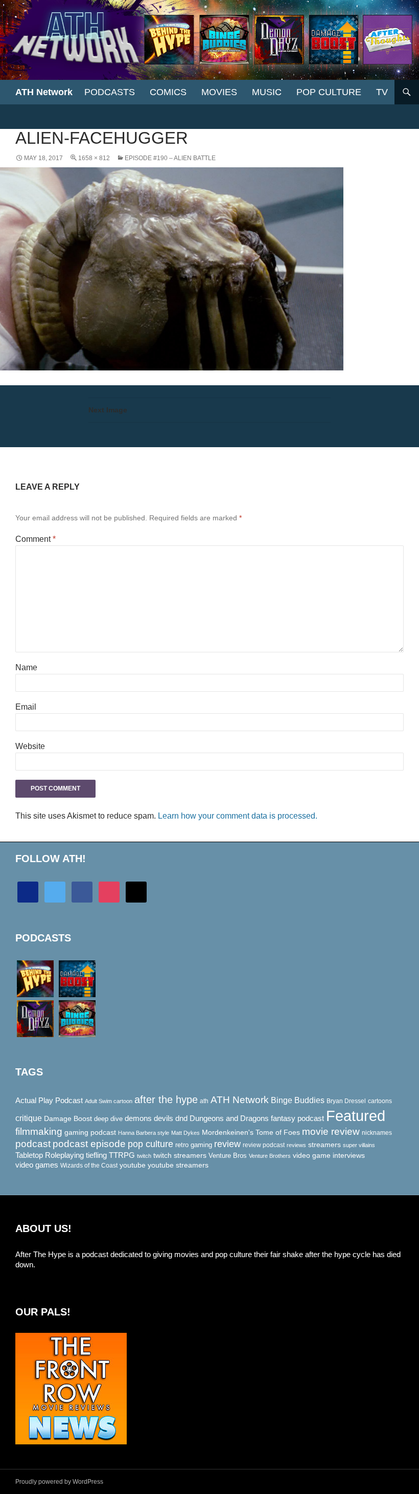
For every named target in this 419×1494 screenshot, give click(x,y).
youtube (133, 1165)
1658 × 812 (94, 158)
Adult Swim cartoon (108, 1101)
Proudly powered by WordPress (59, 1481)
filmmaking (38, 1131)
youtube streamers (178, 1165)
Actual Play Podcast (49, 1100)
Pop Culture (328, 92)
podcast (33, 1143)
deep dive (108, 1119)
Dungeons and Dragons (229, 1118)
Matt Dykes (185, 1133)
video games (36, 1165)
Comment (35, 539)
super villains (359, 1145)
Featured (355, 1115)
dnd (181, 1118)
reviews (296, 1145)
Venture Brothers (270, 1156)
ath (204, 1101)
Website (30, 746)
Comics (168, 92)
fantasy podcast (297, 1118)
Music (267, 92)
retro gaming (193, 1145)
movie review (331, 1131)
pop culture (150, 1143)
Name (26, 667)
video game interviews (329, 1155)
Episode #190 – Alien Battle (170, 158)
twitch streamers (179, 1155)
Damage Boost (68, 1118)
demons (138, 1118)
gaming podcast (90, 1132)
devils (163, 1118)
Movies (219, 92)
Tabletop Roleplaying (49, 1155)
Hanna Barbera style (143, 1133)
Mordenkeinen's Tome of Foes (251, 1132)
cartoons (380, 1101)
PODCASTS (109, 92)
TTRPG (122, 1155)
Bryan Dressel (346, 1101)
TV (382, 92)
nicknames (377, 1132)
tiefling (96, 1155)
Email (25, 706)
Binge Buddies (297, 1100)
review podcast (264, 1145)
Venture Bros (227, 1155)
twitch (144, 1156)
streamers (324, 1144)
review (227, 1143)
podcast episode (89, 1143)
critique (28, 1118)
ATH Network (44, 92)
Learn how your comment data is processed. (237, 815)
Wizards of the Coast (89, 1165)
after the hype (166, 1099)
